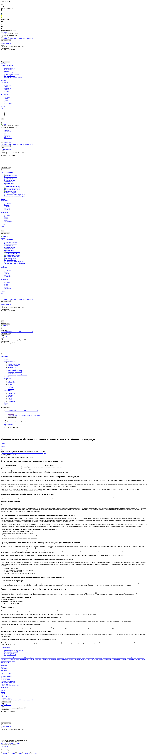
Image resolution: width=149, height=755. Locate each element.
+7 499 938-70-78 (8, 37)
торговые (116, 659)
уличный (8, 661)
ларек (138, 658)
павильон (31, 659)
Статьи (6, 102)
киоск (83, 658)
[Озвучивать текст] (2, 27)
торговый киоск (130, 659)
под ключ (83, 659)
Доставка (7, 97)
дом (65, 658)
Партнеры (7, 89)
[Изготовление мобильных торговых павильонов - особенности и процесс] (23, 453)
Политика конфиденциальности (10, 743)
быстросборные (29, 658)
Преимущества (90, 659)
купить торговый (115, 658)
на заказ (14, 659)
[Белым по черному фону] (1, 12)
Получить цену (5, 62)
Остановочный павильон (11, 73)
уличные (3, 661)
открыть (25, 659)
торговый (122, 659)
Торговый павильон (10, 68)
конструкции (94, 658)
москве (10, 659)
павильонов (69, 659)
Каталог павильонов (7, 65)
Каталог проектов (6, 673)
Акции (6, 100)
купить (108, 658)
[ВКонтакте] (4, 111)
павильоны (77, 659)
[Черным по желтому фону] (1, 16)
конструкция (102, 658)
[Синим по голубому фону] (1, 14)
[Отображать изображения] (2, 21)
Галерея (3, 80)
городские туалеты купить (48, 658)
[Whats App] (4, 115)
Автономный (5, 658)
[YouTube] (4, 114)
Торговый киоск (9, 69)
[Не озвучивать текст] (1, 29)
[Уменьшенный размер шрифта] (1, 3)
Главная (3, 63)
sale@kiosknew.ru (6, 43)
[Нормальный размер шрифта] (2, 5)
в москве (37, 658)
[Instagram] (4, 112)
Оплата (6, 98)
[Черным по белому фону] (1, 10)
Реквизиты (7, 91)
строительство (109, 659)
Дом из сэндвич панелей (11, 74)
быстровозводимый (19, 658)
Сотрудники (7, 88)
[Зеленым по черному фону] (1, 18)
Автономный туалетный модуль (13, 77)
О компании (4, 82)
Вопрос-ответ (8, 103)
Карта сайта (4, 746)
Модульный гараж (9, 76)
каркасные (78, 658)
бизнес (11, 658)
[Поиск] (2, 119)
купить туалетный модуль (128, 658)
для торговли (60, 658)
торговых (138, 659)
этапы (13, 661)
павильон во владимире (41, 659)
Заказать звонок (5, 40)
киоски (88, 658)
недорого (20, 659)
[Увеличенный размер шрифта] (2, 7)
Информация (5, 94)
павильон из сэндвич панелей (57, 659)
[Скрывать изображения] (1, 23)
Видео (3, 108)
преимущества (100, 659)
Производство (5, 662)
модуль (142, 658)
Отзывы (6, 86)
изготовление (71, 658)
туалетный (144, 659)
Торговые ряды (8, 71)
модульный (4, 659)
